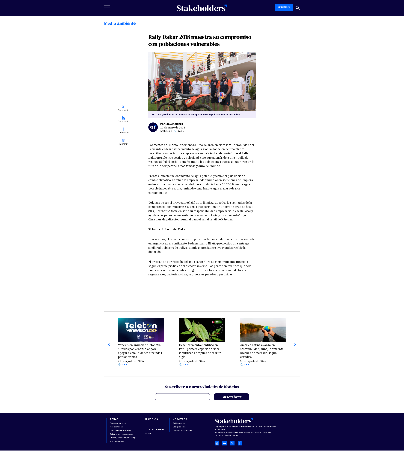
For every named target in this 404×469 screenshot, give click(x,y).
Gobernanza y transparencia (121, 434)
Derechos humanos (118, 423)
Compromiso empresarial (120, 430)
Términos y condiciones (182, 430)
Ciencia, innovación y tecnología (123, 438)
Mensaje (148, 433)
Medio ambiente (116, 427)
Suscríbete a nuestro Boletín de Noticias (202, 387)
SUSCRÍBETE (284, 7)
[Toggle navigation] (107, 7)
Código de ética (179, 427)
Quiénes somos (179, 423)
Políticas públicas (117, 441)
